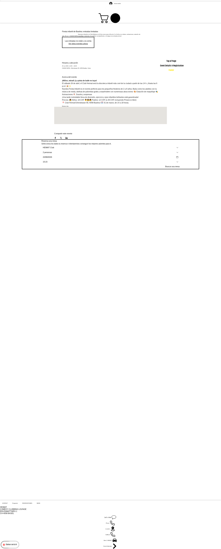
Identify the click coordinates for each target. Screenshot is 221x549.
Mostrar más (65, 106)
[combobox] (110, 147)
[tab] (5, 503)
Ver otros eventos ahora (78, 44)
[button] (110, 18)
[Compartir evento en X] (61, 138)
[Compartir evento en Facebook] (55, 138)
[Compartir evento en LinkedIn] (66, 138)
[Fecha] (177, 157)
